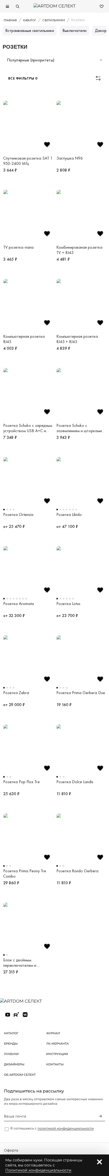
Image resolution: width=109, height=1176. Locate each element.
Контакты (55, 1064)
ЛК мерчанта (57, 1043)
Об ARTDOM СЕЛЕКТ (20, 1075)
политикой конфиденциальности (66, 1129)
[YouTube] (7, 1014)
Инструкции (57, 1054)
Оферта (11, 1150)
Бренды (11, 1043)
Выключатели (74, 30)
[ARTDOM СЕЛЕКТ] (25, 1001)
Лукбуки (11, 1054)
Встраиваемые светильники (29, 30)
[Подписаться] (100, 1116)
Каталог (11, 1033)
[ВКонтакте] (25, 1014)
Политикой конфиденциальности (38, 1170)
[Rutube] (16, 1014)
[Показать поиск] (17, 6)
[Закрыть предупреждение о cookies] (99, 1162)
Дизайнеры (14, 1064)
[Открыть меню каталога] (7, 6)
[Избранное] (101, 6)
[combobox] (54, 60)
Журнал (53, 1033)
